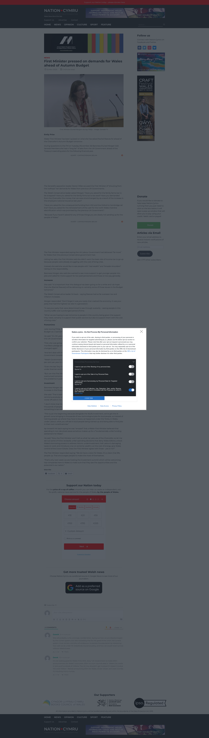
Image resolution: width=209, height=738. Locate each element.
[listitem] (104, 362)
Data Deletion (92, 406)
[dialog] (104, 369)
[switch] (131, 366)
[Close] (142, 332)
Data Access (104, 406)
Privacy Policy (117, 406)
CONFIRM (89, 398)
